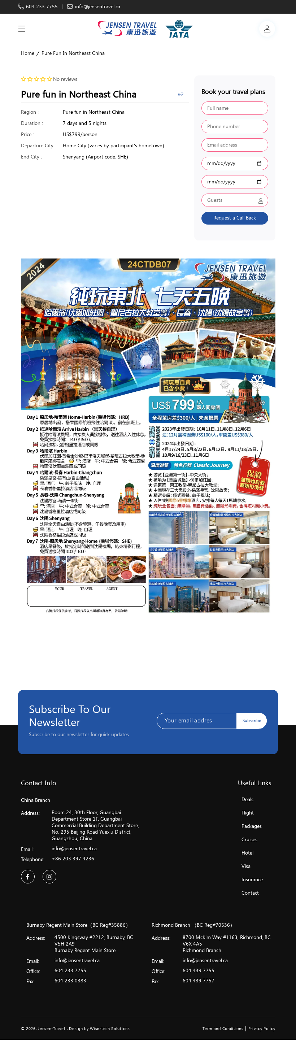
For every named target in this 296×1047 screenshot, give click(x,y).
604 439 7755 (198, 971)
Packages (251, 826)
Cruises (249, 840)
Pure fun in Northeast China (73, 53)
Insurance (252, 880)
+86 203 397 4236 (73, 859)
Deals (247, 799)
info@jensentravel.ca (97, 7)
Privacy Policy (261, 1028)
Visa (246, 866)
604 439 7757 (198, 981)
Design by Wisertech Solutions (99, 1028)
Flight (247, 813)
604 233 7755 (42, 7)
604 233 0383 (70, 981)
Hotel (247, 853)
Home (27, 53)
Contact (250, 893)
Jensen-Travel (51, 1028)
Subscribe (252, 720)
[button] (22, 29)
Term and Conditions (223, 1028)
